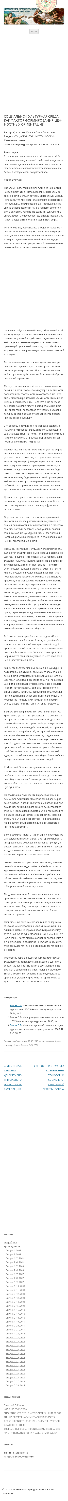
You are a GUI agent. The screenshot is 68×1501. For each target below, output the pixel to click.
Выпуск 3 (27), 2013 (15, 1381)
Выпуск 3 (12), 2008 (15, 1293)
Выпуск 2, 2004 (13, 1254)
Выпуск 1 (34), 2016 (15, 1373)
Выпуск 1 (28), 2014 (15, 1353)
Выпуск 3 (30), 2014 (15, 1385)
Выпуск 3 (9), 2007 (15, 1281)
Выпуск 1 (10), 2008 (15, 1285)
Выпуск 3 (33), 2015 (15, 1369)
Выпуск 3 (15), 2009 (15, 1305)
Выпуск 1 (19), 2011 (15, 1321)
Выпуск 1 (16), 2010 (15, 1309)
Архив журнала (12, 1246)
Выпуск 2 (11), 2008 (15, 1289)
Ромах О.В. (16, 1025)
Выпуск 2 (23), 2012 (15, 1337)
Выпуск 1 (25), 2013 (15, 1345)
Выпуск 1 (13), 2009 (15, 1297)
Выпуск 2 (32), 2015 (15, 1365)
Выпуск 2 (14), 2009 (15, 1301)
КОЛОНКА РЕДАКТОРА (15, 1409)
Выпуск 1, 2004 (13, 1250)
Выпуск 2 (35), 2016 (15, 1377)
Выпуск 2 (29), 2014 (15, 1357)
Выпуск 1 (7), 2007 (15, 1274)
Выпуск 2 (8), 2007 (15, 1278)
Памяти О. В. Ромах (14, 1405)
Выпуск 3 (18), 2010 (15, 1317)
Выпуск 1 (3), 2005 (15, 1258)
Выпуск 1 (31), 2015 (15, 1361)
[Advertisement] (34, 74)
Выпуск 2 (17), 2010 (15, 1313)
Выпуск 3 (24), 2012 (15, 1341)
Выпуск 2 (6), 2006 (29, 1045)
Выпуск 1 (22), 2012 (15, 1333)
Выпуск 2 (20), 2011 (15, 1325)
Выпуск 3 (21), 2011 (15, 1329)
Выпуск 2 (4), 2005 (15, 1262)
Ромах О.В (16, 1005)
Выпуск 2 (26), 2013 (15, 1349)
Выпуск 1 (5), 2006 (15, 1266)
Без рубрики (10, 1242)
